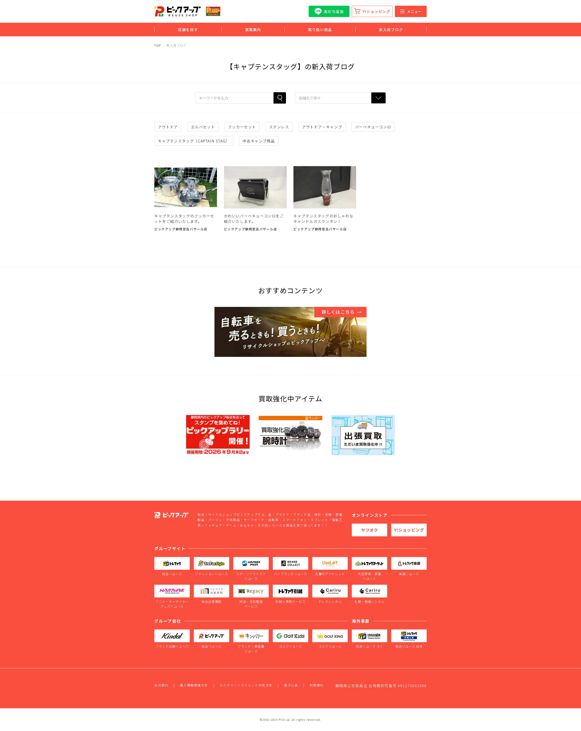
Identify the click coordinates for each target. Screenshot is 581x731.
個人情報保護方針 (194, 685)
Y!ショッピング (377, 11)
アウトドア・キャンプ (322, 126)
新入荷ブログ (391, 29)
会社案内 (161, 685)
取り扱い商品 (320, 29)
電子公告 (291, 685)
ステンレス (279, 126)
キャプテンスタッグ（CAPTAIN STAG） (194, 141)
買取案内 (253, 29)
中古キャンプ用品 (259, 141)
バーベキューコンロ (373, 126)
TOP (157, 45)
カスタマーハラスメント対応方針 (246, 685)
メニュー (414, 11)
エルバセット (203, 126)
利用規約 (317, 685)
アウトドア (168, 126)
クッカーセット (242, 126)
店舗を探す (188, 29)
